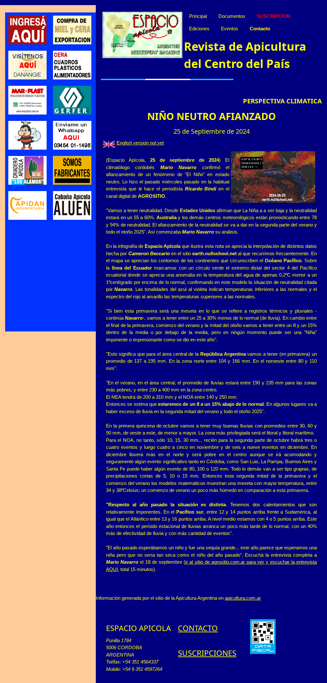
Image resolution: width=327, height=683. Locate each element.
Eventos (229, 28)
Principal (198, 16)
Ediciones (199, 28)
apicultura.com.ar (243, 598)
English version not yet (140, 142)
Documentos (231, 16)
